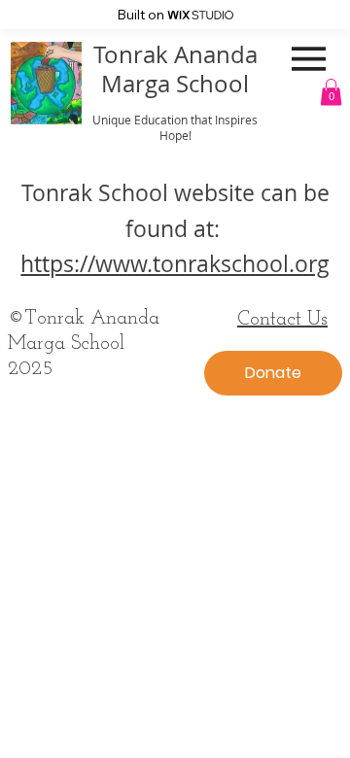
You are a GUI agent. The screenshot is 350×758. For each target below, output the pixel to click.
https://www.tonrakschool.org (175, 264)
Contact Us (282, 319)
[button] (331, 92)
